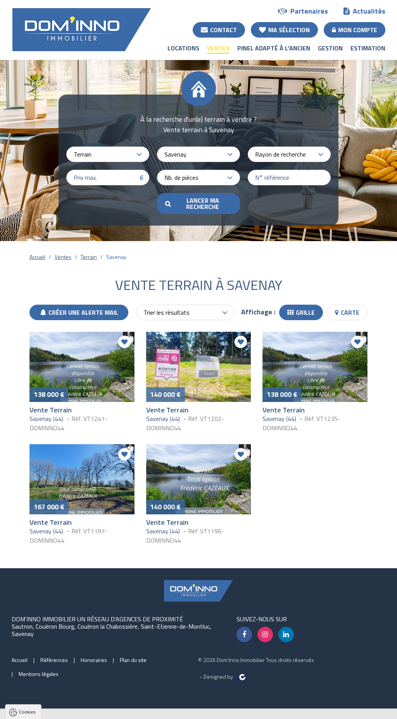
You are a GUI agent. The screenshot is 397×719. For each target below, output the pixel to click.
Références (54, 660)
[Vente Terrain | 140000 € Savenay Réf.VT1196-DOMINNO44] (198, 479)
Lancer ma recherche (202, 203)
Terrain (89, 257)
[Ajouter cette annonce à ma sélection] (124, 342)
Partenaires (309, 11)
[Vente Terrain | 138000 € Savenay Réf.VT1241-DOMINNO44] (82, 367)
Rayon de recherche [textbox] (280, 154)
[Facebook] (244, 634)
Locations (183, 48)
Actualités (369, 11)
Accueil (37, 257)
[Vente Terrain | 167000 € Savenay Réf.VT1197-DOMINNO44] (82, 479)
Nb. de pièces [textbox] (181, 177)
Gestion (330, 48)
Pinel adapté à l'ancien (273, 48)
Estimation (367, 48)
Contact (223, 29)
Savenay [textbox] (175, 154)
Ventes (218, 48)
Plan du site (133, 660)
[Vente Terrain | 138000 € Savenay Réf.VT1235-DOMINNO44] (315, 367)
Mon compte (357, 29)
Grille (305, 312)
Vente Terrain (50, 410)
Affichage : (258, 312)
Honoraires (94, 660)
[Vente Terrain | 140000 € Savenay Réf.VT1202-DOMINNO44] (198, 367)
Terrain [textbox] (82, 154)
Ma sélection (289, 29)
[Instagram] (265, 634)
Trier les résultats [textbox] (166, 312)
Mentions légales (39, 674)
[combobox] (107, 154)
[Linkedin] (286, 634)
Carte (350, 312)
